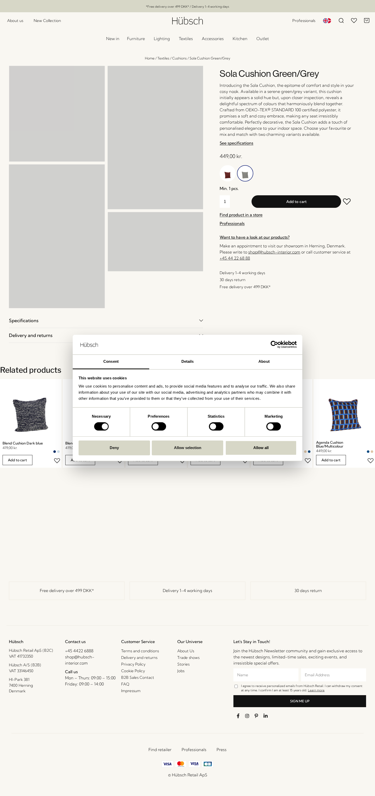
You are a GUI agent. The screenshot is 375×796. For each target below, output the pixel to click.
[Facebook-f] (238, 715)
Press (222, 749)
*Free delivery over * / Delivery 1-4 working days (187, 6)
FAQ (125, 684)
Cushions (179, 58)
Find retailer (159, 749)
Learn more (316, 690)
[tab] (106, 320)
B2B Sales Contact (137, 677)
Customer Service (138, 641)
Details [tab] (187, 361)
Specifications (24, 320)
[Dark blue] (54, 451)
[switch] (159, 427)
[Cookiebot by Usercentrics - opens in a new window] (274, 344)
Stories (183, 664)
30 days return (308, 590)
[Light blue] (58, 451)
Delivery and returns (31, 335)
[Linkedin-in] (265, 715)
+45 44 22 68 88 (235, 258)
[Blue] (309, 451)
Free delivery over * (67, 590)
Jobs (180, 670)
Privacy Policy (133, 664)
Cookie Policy (133, 670)
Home (150, 58)
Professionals (194, 749)
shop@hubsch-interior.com (274, 252)
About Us (185, 650)
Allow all (261, 447)
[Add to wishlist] (348, 202)
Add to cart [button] (17, 460)
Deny (114, 447)
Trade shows (188, 657)
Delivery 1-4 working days (187, 590)
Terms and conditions (140, 650)
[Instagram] (247, 715)
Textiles (163, 58)
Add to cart (296, 201)
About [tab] (264, 361)
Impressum (131, 690)
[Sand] (305, 451)
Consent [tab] (111, 361)
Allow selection (187, 447)
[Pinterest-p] (256, 715)
